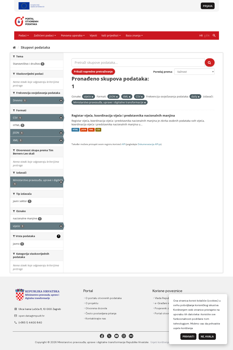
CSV (98, 129)
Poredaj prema (162, 71)
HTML (75, 129)
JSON (83, 129)
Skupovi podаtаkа (35, 47)
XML (91, 129)
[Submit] (210, 62)
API (123, 144)
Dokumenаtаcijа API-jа (149, 144)
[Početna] (14, 47)
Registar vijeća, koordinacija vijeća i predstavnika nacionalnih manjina (123, 116)
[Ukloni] (92, 96)
